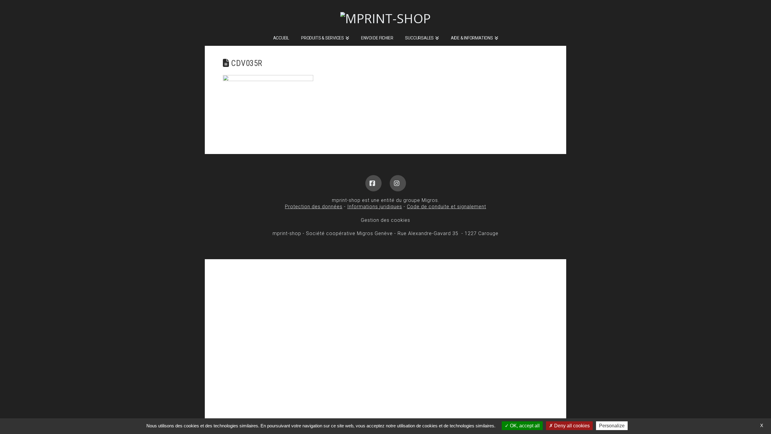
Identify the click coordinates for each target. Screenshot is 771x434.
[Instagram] (398, 183)
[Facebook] (373, 183)
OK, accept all (524, 425)
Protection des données (313, 206)
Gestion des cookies (385, 220)
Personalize (612, 425)
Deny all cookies (571, 425)
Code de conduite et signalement (446, 206)
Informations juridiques (374, 206)
